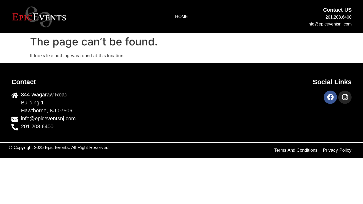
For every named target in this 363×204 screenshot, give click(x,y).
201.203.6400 (339, 17)
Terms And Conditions (296, 150)
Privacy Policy (337, 150)
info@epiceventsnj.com (329, 24)
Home (181, 16)
